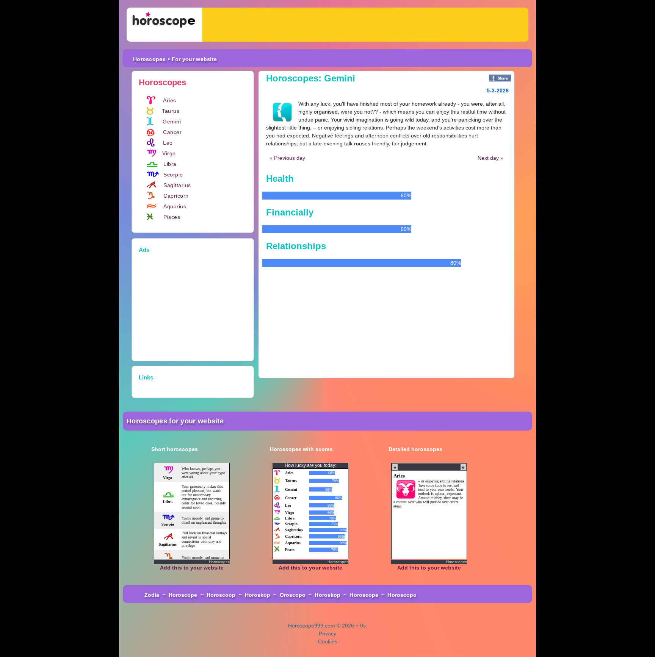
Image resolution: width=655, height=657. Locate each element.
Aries (169, 100)
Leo (168, 143)
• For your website (192, 59)
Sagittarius (177, 185)
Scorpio (173, 175)
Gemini (172, 122)
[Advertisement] (365, 25)
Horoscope (183, 595)
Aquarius (174, 206)
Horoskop (258, 595)
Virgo (169, 153)
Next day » (490, 158)
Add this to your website (192, 568)
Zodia (152, 595)
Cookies (327, 641)
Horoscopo (402, 595)
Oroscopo (293, 595)
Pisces (171, 217)
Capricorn (176, 196)
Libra (170, 164)
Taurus (170, 111)
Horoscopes (149, 59)
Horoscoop (221, 595)
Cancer (172, 132)
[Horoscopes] (164, 25)
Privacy (327, 633)
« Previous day (287, 158)
